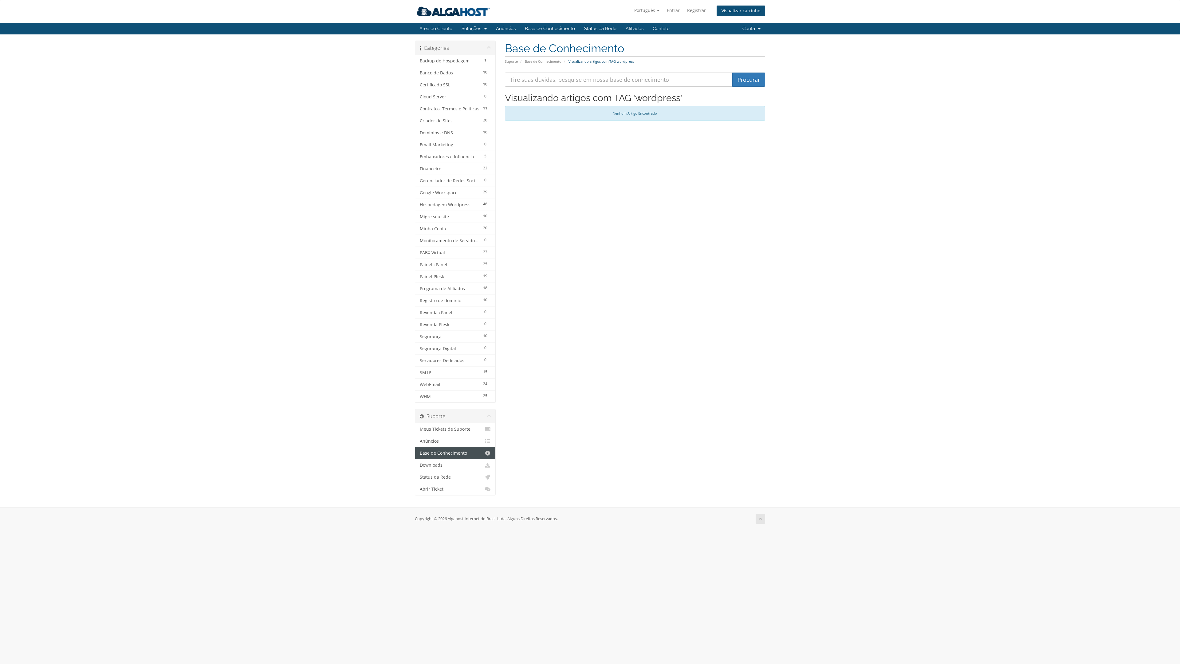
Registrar (696, 10)
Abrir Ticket (431, 489)
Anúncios (506, 28)
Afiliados (634, 28)
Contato (661, 28)
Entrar (673, 10)
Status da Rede (600, 28)
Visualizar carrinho (741, 11)
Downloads (431, 465)
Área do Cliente (435, 28)
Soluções (473, 28)
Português (645, 10)
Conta (749, 28)
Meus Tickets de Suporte (445, 429)
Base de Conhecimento (550, 28)
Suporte (511, 61)
